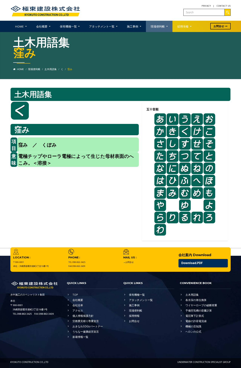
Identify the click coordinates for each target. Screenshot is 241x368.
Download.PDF (192, 263)
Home (20, 69)
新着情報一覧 (80, 337)
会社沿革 (77, 305)
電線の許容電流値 (196, 321)
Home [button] (19, 26)
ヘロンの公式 (193, 331)
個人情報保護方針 (83, 316)
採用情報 (134, 316)
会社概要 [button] (42, 26)
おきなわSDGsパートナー (87, 326)
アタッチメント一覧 (141, 300)
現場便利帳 (34, 69)
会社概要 (77, 300)
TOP (75, 294)
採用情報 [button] (183, 26)
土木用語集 (50, 69)
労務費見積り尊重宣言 (85, 321)
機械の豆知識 (193, 326)
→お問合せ (128, 262)
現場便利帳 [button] (158, 26)
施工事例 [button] (133, 26)
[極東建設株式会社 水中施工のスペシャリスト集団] (45, 10)
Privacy (206, 5)
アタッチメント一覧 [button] (102, 26)
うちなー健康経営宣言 (85, 331)
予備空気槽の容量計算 (198, 310)
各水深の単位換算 (196, 300)
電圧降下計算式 (194, 316)
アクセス (77, 310)
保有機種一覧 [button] (69, 26)
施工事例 (134, 305)
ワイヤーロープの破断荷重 (201, 305)
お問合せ (219, 26)
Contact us (224, 5)
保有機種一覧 (137, 294)
